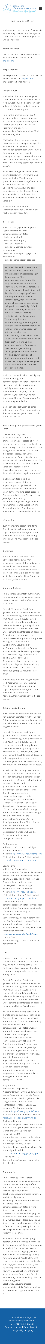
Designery (28, 1330)
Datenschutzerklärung (22, 1324)
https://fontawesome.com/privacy (19, 860)
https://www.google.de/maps (25, 1111)
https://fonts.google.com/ (23, 891)
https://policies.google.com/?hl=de (19, 898)
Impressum (8, 60)
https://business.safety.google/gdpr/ (20, 934)
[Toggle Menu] (40, 8)
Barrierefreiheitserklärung (17, 1327)
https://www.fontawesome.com (26, 853)
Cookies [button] (35, 1327)
